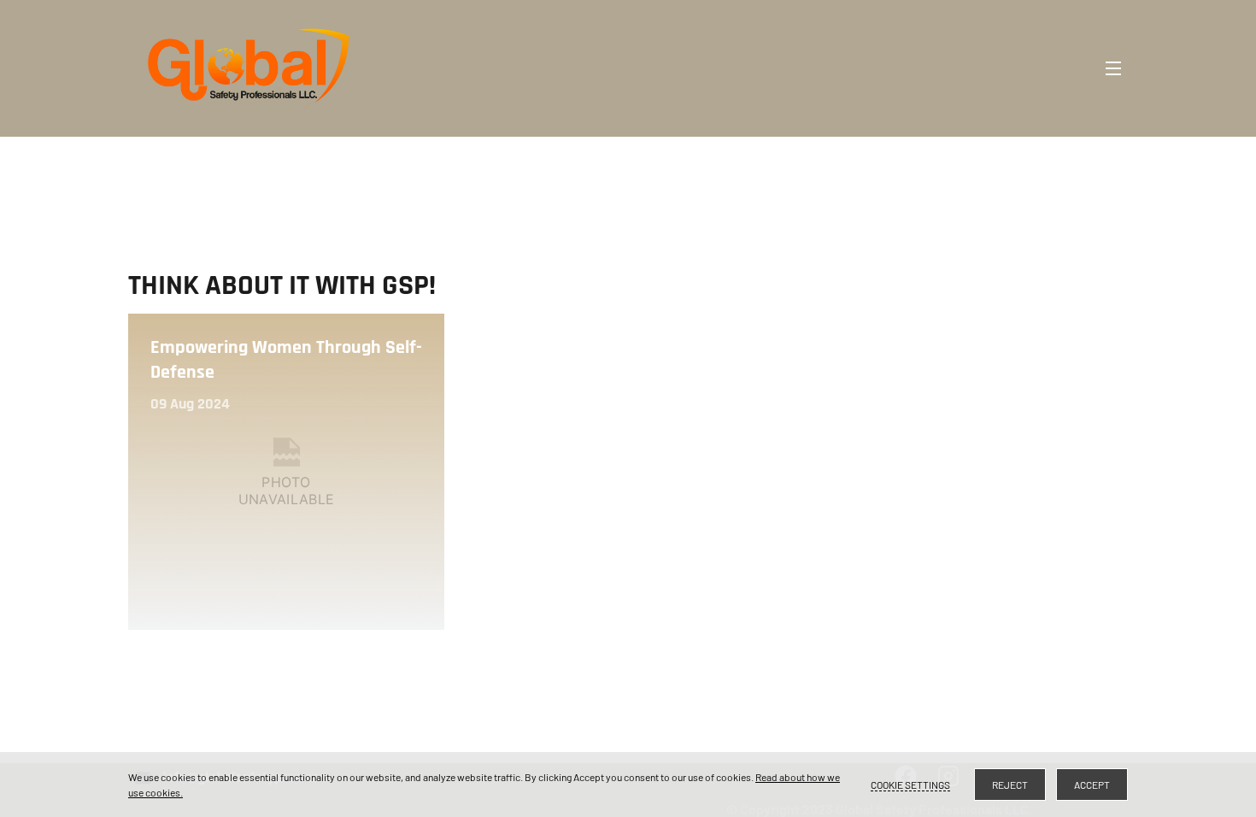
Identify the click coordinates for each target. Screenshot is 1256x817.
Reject (1010, 785)
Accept (1092, 785)
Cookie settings (910, 785)
